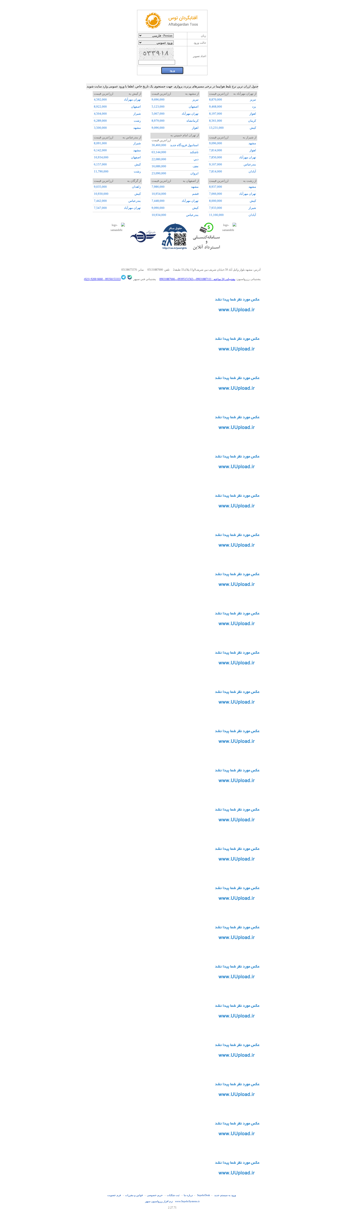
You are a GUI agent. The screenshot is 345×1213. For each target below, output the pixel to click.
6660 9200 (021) (93, 279)
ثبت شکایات (173, 1195)
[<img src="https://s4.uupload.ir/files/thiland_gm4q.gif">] (237, 1107)
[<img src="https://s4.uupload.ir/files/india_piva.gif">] (237, 597)
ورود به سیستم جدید (225, 1195)
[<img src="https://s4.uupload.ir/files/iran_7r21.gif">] (237, 1028)
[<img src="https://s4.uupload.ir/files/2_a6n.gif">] (237, 793)
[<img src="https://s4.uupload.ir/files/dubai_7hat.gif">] (237, 479)
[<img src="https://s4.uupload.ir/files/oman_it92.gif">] (237, 675)
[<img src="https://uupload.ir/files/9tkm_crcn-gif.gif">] (237, 1185)
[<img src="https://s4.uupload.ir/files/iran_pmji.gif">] (237, 715)
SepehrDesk (203, 1195)
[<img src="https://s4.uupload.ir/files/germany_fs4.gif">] (237, 558)
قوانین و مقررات (134, 1195)
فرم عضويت (114, 1195)
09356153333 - (112, 279)
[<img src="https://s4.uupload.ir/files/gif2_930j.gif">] (237, 636)
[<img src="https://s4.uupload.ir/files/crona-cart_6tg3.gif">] (237, 440)
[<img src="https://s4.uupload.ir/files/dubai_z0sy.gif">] (237, 871)
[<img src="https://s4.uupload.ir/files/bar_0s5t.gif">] (237, 754)
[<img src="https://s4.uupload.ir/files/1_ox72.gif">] (237, 832)
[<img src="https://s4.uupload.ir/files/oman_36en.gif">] (237, 401)
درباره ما (188, 1195)
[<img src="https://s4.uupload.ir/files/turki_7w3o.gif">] (237, 361)
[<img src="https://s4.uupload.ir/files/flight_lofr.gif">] (237, 950)
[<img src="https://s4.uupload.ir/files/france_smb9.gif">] (237, 518)
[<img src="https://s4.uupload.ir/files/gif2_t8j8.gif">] (237, 1146)
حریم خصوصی (155, 1195)
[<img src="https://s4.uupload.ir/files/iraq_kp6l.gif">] (237, 1068)
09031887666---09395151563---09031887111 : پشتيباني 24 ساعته (197, 279)
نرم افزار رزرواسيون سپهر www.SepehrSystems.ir (172, 1201)
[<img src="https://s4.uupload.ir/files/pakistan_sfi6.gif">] (237, 911)
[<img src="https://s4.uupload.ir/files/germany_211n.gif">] (237, 989)
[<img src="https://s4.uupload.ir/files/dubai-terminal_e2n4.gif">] (237, 322)
